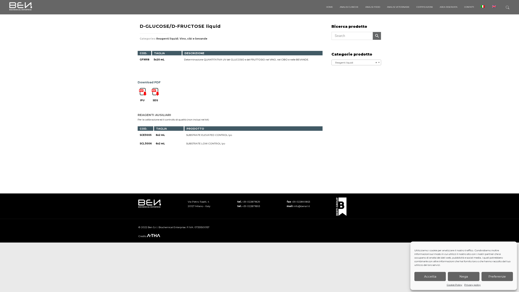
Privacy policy (472, 284)
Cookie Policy (454, 284)
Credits (142, 236)
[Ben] (20, 6)
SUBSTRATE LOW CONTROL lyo (205, 143)
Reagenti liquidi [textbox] (355, 62)
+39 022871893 (251, 206)
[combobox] (356, 62)
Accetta (430, 276)
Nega (463, 276)
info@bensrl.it (302, 206)
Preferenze (497, 276)
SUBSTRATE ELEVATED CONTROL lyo (209, 134)
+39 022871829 (251, 201)
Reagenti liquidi (167, 38)
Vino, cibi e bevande (193, 38)
